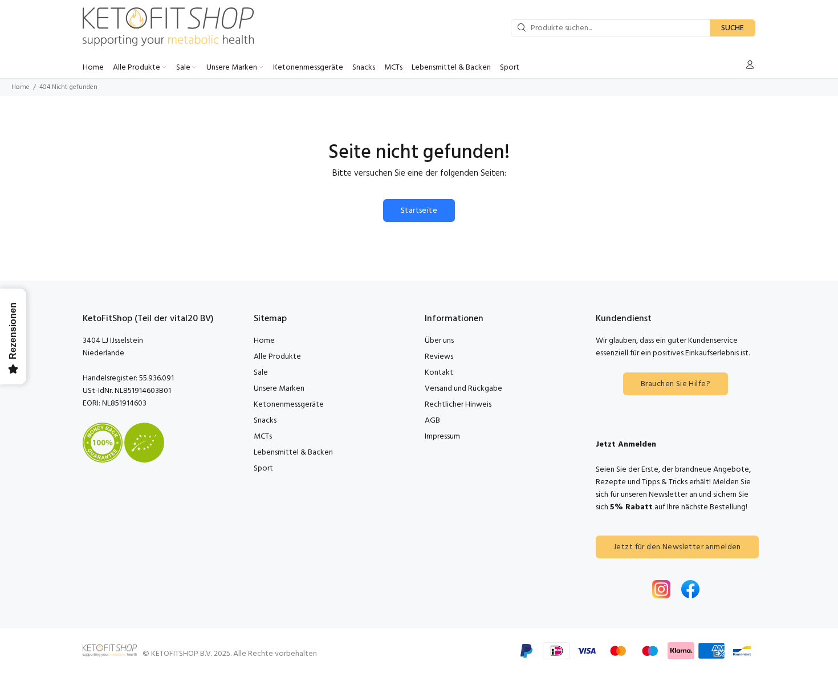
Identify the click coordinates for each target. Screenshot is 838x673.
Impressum (442, 436)
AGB (432, 420)
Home (20, 87)
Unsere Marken (279, 388)
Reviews (439, 356)
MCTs (263, 436)
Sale (261, 372)
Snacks (265, 420)
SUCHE (732, 28)
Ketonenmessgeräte (289, 404)
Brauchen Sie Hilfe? (675, 384)
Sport (263, 468)
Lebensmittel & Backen (293, 452)
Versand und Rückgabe (463, 388)
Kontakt (439, 372)
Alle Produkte (277, 356)
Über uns (439, 340)
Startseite (419, 210)
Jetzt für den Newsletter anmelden (677, 547)
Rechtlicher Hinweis (458, 404)
